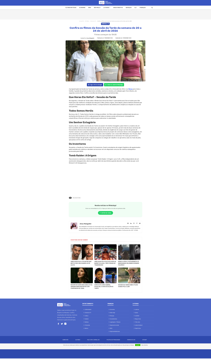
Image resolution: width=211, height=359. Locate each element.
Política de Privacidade (113, 339)
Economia (82, 7)
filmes (130, 89)
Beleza (86, 328)
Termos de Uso (131, 339)
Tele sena (137, 322)
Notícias (87, 322)
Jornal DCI (81, 21)
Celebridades (88, 309)
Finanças (143, 7)
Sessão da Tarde (76, 197)
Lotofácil (137, 315)
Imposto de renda (114, 325)
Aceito (137, 345)
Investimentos (118, 7)
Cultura (86, 315)
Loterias (106, 7)
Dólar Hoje (112, 312)
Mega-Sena (138, 319)
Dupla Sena (138, 328)
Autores (77, 339)
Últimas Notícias (70, 7)
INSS (89, 7)
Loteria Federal (138, 325)
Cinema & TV (93, 21)
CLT (135, 7)
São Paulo (97, 7)
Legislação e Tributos (115, 322)
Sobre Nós (65, 339)
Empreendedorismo (115, 331)
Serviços (128, 7)
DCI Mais (87, 21)
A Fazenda (87, 325)
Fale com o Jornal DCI (93, 339)
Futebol (86, 319)
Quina (136, 312)
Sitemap (144, 339)
